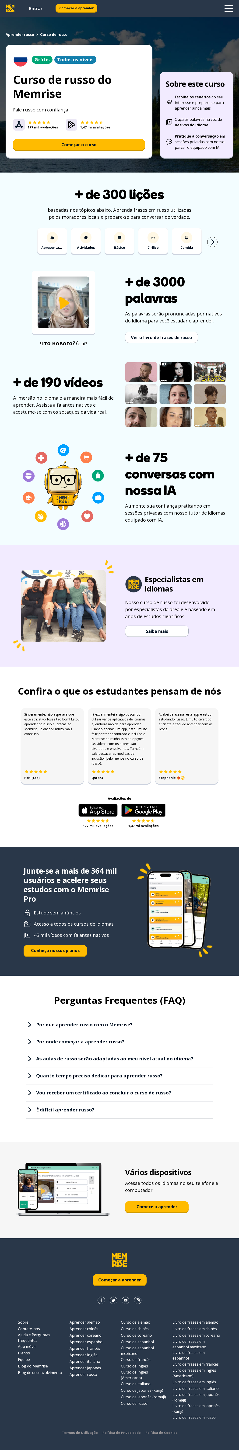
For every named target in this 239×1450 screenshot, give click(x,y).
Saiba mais (157, 631)
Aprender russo (20, 34)
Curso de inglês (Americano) (134, 1375)
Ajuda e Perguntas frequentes (34, 1337)
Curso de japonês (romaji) (143, 1396)
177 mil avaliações (98, 826)
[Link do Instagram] (137, 1300)
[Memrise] (10, 8)
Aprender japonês (85, 1367)
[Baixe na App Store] (98, 810)
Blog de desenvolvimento (40, 1372)
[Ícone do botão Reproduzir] (63, 303)
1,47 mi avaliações (143, 826)
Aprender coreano (86, 1335)
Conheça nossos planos (55, 950)
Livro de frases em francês (195, 1364)
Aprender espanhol (86, 1341)
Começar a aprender (76, 8)
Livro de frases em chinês (194, 1328)
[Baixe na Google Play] (143, 810)
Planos (24, 1353)
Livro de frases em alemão (195, 1322)
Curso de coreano (136, 1335)
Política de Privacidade (121, 1432)
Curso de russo (134, 1403)
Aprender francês (85, 1348)
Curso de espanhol (137, 1341)
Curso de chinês (135, 1328)
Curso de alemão (135, 1322)
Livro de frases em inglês (194, 1381)
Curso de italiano (136, 1383)
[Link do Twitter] (113, 1300)
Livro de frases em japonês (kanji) (196, 1408)
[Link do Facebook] (101, 1300)
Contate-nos (29, 1328)
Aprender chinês (84, 1328)
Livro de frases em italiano (195, 1388)
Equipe (24, 1359)
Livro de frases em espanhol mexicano (189, 1344)
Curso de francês (136, 1359)
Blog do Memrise (33, 1366)
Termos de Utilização (80, 1432)
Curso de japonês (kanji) (142, 1390)
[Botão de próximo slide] (212, 242)
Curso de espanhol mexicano (137, 1350)
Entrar (35, 8)
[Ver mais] (228, 8)
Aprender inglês (84, 1354)
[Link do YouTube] (125, 1300)
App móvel (27, 1346)
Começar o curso (79, 144)
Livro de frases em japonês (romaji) (196, 1397)
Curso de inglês (134, 1366)
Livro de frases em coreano (196, 1335)
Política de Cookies (161, 1432)
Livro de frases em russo (194, 1417)
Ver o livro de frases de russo (161, 337)
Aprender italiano (85, 1361)
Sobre (23, 1322)
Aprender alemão (85, 1322)
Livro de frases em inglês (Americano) (194, 1373)
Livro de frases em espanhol (188, 1355)
